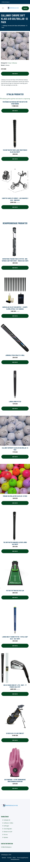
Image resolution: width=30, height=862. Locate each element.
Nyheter (6, 837)
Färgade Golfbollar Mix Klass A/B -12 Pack (15, 496)
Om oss (6, 834)
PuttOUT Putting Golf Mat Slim (15, 590)
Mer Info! (15, 73)
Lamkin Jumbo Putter (15, 401)
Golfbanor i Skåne (8, 823)
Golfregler (6, 826)
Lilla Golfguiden (8, 828)
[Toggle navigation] (3, 8)
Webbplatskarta (15, 859)
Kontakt (9, 857)
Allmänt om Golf (8, 831)
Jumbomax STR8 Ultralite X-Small (15, 355)
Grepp (9, 63)
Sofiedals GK (7, 820)
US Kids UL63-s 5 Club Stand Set (15, 733)
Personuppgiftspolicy (22, 857)
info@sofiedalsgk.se (6, 2)
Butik (25, 8)
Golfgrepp (14, 63)
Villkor (14, 857)
